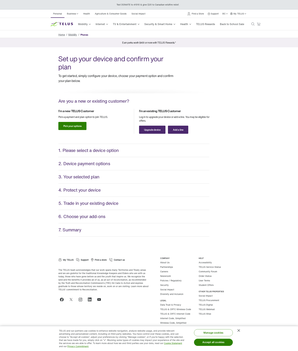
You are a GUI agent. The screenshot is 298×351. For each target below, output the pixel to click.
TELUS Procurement (209, 300)
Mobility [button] (83, 24)
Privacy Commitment (77, 346)
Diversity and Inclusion (171, 294)
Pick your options (72, 126)
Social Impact (138, 13)
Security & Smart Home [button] (158, 24)
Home (61, 35)
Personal (57, 13)
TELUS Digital (206, 304)
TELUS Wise (205, 313)
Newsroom (165, 276)
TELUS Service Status (210, 267)
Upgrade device (152, 130)
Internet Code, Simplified (172, 318)
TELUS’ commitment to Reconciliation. (77, 289)
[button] (253, 24)
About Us (164, 262)
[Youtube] (100, 299)
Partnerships (166, 267)
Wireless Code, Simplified (173, 322)
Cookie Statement (173, 343)
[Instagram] (81, 299)
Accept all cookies (213, 342)
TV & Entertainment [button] (124, 24)
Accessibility (205, 262)
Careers (164, 271)
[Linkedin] (91, 299)
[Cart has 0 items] (258, 24)
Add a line (178, 130)
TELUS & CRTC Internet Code (175, 313)
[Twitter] (72, 299)
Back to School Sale (232, 24)
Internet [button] (100, 24)
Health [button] (184, 24)
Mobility (72, 35)
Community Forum (208, 271)
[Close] (238, 330)
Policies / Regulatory (171, 280)
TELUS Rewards (205, 24)
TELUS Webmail (207, 309)
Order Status (205, 276)
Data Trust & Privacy (170, 304)
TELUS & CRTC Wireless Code (175, 309)
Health (86, 13)
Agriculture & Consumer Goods (110, 13)
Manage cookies (213, 332)
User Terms (204, 280)
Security (164, 285)
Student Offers (206, 285)
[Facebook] (63, 299)
